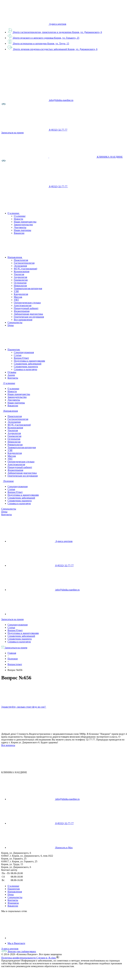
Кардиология (21, 294)
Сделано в (46, 957)
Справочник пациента (26, 366)
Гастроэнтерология (24, 263)
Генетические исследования (29, 316)
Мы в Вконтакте (16, 943)
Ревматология (15, 444)
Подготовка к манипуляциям (29, 361)
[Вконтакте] (31, 938)
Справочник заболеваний (27, 363)
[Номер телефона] (91, 186)
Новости (18, 219)
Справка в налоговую (25, 369)
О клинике (19, 216)
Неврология (20, 285)
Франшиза (13, 903)
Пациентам (14, 888)
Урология (19, 274)
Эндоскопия (20, 265)
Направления (15, 891)
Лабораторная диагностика (28, 314)
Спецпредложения (24, 352)
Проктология (21, 260)
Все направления (23, 319)
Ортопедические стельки (27, 302)
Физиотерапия (21, 311)
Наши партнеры (22, 230)
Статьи (17, 355)
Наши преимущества (25, 221)
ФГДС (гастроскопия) (25, 268)
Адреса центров (57, 24)
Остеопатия (20, 282)
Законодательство (23, 224)
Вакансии (19, 233)
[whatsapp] (31, 614)
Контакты (6, 514)
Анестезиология (22, 305)
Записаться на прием (12, 619)
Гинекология (21, 280)
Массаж (18, 297)
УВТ (16, 299)
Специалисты (8, 508)
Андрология (20, 277)
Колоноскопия (21, 271)
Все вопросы (8, 745)
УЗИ (16, 291)
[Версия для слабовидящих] (3, 105)
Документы (20, 227)
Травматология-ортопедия (28, 288)
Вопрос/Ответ (21, 358)
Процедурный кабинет (26, 308)
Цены (4, 511)
